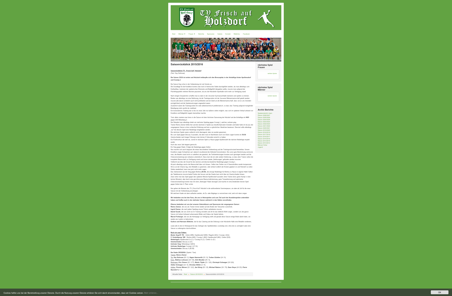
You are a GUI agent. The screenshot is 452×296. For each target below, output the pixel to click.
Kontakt (228, 34)
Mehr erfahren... (151, 292)
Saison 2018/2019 (264, 132)
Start (173, 34)
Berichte (201, 34)
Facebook (246, 34)
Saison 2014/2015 (264, 141)
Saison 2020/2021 (264, 128)
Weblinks (237, 34)
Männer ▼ (182, 34)
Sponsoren (210, 34)
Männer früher (262, 145)
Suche (185, 286)
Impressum (176, 286)
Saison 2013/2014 (264, 143)
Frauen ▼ (192, 34)
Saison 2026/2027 (264, 115)
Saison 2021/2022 (264, 126)
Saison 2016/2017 (264, 136)
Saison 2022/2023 (264, 124)
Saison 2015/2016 (264, 139)
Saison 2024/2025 (264, 119)
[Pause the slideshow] (274, 49)
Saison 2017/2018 (264, 134)
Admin (192, 286)
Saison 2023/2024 (264, 122)
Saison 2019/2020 (264, 130)
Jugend (260, 147)
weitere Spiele (272, 73)
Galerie (219, 34)
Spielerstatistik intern (265, 113)
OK (439, 292)
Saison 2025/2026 (264, 117)
